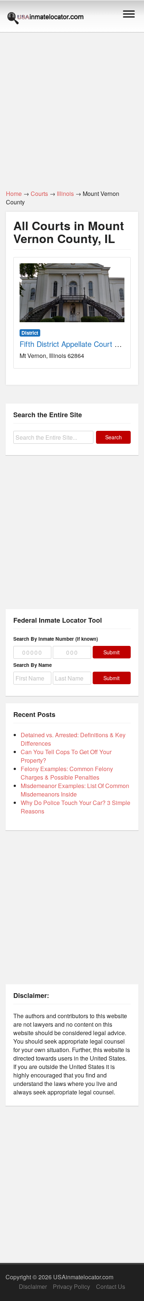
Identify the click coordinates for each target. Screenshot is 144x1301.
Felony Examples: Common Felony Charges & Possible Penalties (67, 772)
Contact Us (110, 1286)
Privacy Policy (71, 1286)
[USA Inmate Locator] (45, 19)
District (29, 332)
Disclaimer (33, 1286)
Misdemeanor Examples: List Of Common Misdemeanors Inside (75, 789)
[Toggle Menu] (129, 13)
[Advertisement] (72, 107)
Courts (39, 193)
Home (14, 193)
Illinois (65, 193)
